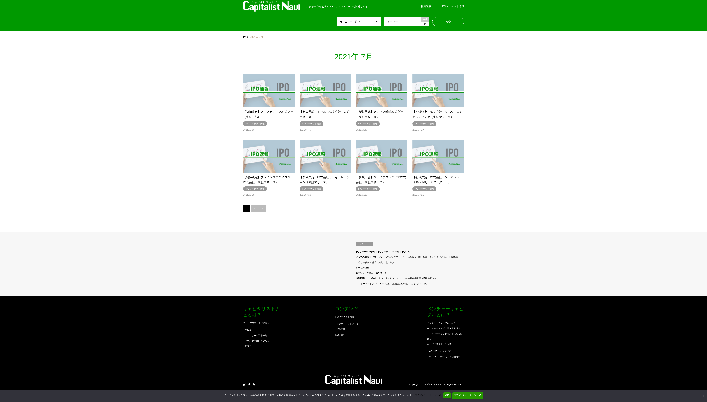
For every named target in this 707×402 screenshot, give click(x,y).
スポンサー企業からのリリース (371, 273)
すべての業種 (362, 257)
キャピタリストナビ (432, 384)
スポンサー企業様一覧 (256, 335)
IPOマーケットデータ (388, 252)
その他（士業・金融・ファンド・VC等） (427, 257)
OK (447, 395)
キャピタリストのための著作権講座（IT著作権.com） (412, 278)
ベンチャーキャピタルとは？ (441, 323)
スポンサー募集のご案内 (257, 340)
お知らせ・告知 (375, 278)
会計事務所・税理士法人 (370, 262)
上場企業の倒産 (400, 283)
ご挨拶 (248, 330)
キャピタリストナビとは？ (256, 323)
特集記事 (426, 6)
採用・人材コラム (419, 283)
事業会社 (455, 257)
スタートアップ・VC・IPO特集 (374, 283)
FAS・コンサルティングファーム (388, 257)
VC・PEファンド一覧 (440, 351)
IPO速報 (406, 252)
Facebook (249, 384)
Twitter (244, 384)
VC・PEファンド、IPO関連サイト (446, 356)
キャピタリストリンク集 (439, 344)
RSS (254, 384)
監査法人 (390, 262)
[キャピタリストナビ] (353, 383)
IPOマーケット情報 (453, 6)
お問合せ (249, 346)
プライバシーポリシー (427, 395)
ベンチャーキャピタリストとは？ (443, 328)
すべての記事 (362, 268)
